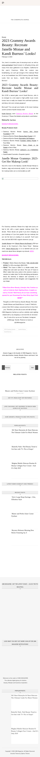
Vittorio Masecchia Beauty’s (24, 243)
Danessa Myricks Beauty (24, 113)
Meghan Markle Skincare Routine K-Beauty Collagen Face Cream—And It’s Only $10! (24, 465)
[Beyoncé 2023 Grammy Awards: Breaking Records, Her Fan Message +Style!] (6, 367)
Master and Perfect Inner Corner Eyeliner (20, 391)
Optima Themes (25, 753)
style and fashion (7, 65)
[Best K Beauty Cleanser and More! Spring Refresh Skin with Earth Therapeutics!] (34, 367)
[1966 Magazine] (20, 13)
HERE (32, 251)
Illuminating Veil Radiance (27, 138)
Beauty (4, 37)
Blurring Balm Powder (25, 136)
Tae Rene (13, 120)
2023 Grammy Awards (9, 329)
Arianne (20, 349)
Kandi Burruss (6, 113)
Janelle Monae (6, 243)
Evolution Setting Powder (28, 140)
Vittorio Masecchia (12, 248)
